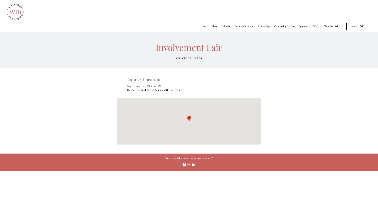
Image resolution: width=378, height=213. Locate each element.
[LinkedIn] (193, 164)
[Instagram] (189, 164)
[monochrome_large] (184, 164)
